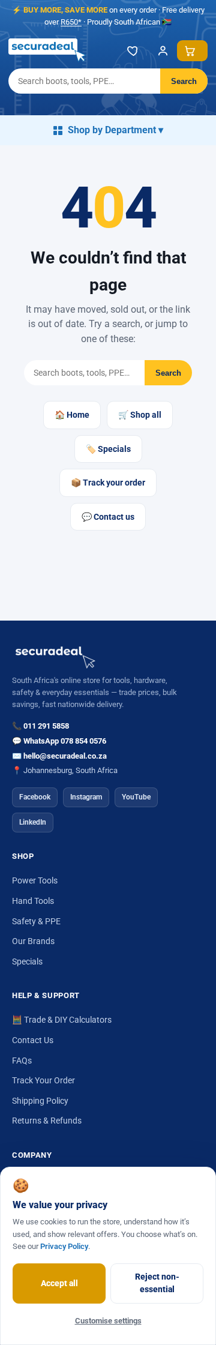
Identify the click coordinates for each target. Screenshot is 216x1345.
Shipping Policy (40, 1101)
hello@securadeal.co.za (65, 755)
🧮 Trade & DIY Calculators (62, 1020)
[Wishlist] (133, 51)
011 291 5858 (46, 725)
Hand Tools (33, 901)
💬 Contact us (108, 517)
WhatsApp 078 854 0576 (64, 740)
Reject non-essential (157, 1283)
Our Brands (33, 941)
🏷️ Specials (108, 449)
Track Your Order (43, 1080)
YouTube (136, 797)
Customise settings (108, 1320)
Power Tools (35, 880)
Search (184, 81)
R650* (71, 21)
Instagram (86, 797)
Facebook (34, 797)
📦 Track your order (108, 482)
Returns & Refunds (47, 1120)
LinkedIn (32, 822)
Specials (27, 961)
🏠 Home (72, 415)
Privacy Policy (64, 1246)
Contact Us (32, 1040)
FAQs (22, 1060)
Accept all (59, 1283)
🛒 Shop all (139, 415)
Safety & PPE (36, 921)
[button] (192, 50)
